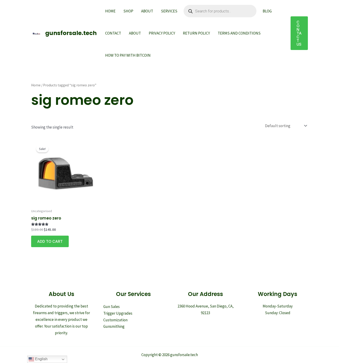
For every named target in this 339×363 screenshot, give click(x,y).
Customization (115, 319)
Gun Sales (111, 306)
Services (169, 11)
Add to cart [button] (50, 241)
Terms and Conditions (239, 33)
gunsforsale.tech (71, 33)
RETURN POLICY (196, 33)
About (147, 11)
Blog (267, 11)
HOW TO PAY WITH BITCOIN (128, 55)
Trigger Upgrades (117, 313)
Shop (128, 11)
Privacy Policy (162, 33)
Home (110, 11)
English (41, 359)
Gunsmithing (114, 326)
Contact (113, 33)
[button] (299, 33)
